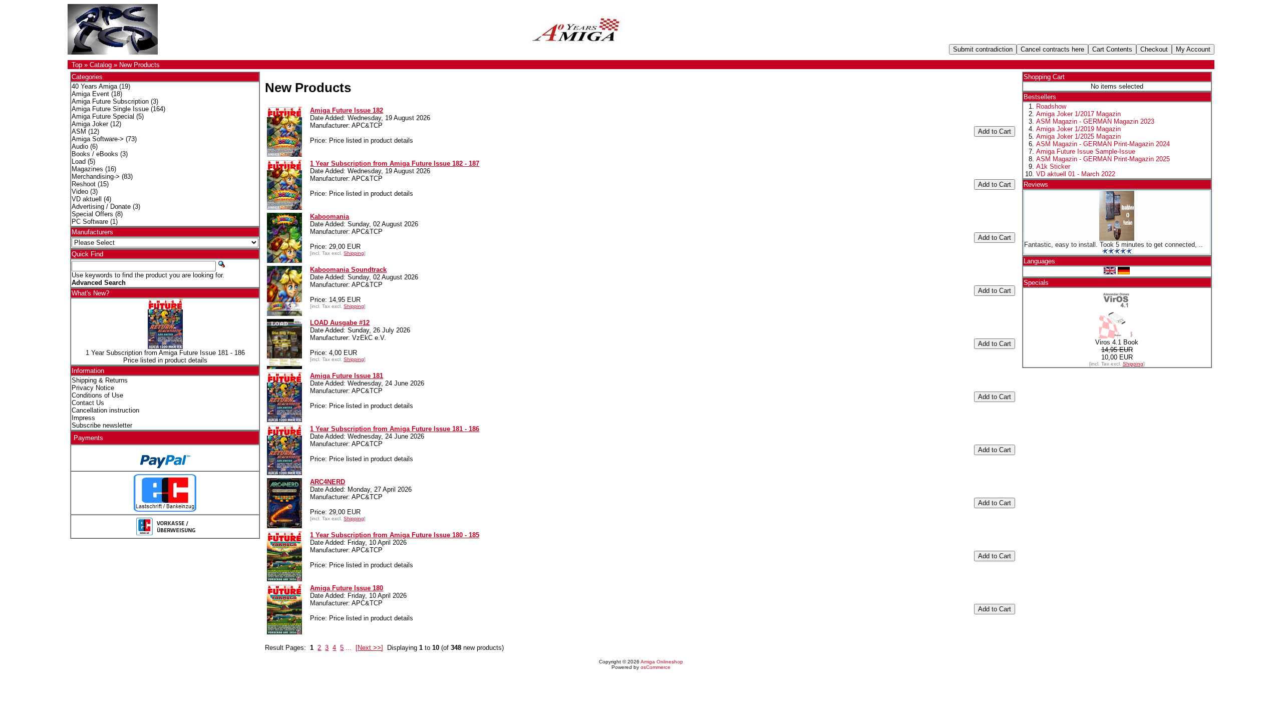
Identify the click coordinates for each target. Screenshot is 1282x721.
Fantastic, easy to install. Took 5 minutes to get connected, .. (1113, 244)
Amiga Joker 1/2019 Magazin (1078, 129)
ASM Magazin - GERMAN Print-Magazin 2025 (1103, 159)
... (349, 647)
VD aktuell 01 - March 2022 (1075, 174)
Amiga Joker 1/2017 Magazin (1078, 114)
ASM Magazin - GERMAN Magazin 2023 (1095, 121)
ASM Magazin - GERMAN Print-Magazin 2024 (1103, 144)
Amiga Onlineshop (661, 661)
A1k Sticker (1053, 166)
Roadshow (1051, 106)
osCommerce (655, 667)
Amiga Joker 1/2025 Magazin (1078, 136)
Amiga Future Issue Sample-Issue (1085, 151)
